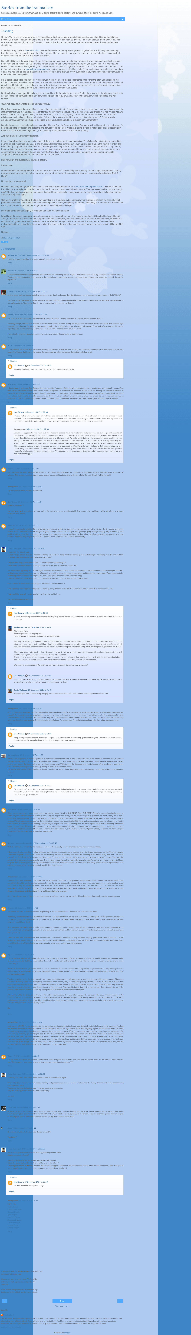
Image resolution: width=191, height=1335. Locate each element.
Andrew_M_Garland (16, 255)
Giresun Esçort (14, 1217)
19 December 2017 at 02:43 (30, 487)
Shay (10, 1128)
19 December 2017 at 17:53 (36, 613)
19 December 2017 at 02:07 (27, 469)
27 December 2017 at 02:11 (33, 1149)
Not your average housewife (20, 843)
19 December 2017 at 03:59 (27, 525)
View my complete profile (11, 1327)
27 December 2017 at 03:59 (36, 1182)
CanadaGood (13, 755)
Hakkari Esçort (13, 1212)
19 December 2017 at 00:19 (22, 346)
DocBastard (19, 366)
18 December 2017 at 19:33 (37, 255)
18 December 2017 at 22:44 (35, 315)
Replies (13, 361)
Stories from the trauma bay (27, 7)
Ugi (9, 955)
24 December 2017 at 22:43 (27, 1056)
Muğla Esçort (13, 1207)
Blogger (67, 1332)
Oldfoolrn (12, 1108)
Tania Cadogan (14, 548)
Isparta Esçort (13, 1225)
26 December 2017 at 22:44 (24, 1128)
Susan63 (11, 525)
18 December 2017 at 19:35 (26, 271)
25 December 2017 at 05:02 (33, 1074)
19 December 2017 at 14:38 (39, 734)
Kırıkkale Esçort (14, 1222)
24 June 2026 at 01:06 (28, 1200)
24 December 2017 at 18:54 (30, 1022)
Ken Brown (19, 412)
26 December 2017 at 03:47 (28, 1108)
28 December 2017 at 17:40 (37, 429)
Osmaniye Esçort (15, 1209)
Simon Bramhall (32, 50)
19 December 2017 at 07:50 (30, 709)
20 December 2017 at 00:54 (39, 627)
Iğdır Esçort (12, 1215)
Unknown (12, 384)
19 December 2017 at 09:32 (31, 755)
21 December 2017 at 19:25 (22, 955)
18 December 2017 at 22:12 (35, 291)
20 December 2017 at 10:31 (26, 908)
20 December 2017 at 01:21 (39, 786)
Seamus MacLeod (15, 315)
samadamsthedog (15, 291)
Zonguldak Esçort (15, 1220)
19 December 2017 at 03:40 (29, 502)
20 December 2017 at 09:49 (30, 877)
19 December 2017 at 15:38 (28, 809)
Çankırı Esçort (13, 1228)
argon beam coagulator (37, 69)
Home (62, 1301)
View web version (62, 1306)
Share (5, 242)
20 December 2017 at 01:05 (39, 676)
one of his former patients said (89, 187)
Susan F (11, 469)
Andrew (11, 908)
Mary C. (11, 271)
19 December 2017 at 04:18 (39, 366)
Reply (10, 263)
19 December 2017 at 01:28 (28, 384)
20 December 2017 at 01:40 (39, 690)
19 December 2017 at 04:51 (33, 548)
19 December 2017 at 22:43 (36, 412)
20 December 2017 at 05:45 (45, 843)
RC (9, 346)
